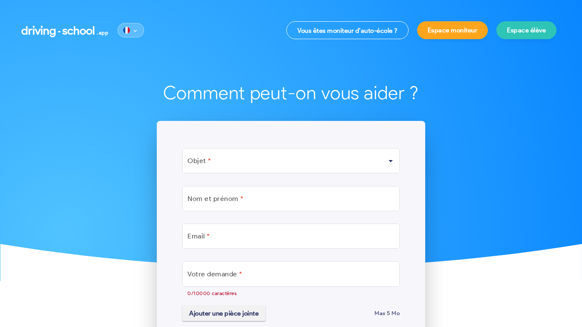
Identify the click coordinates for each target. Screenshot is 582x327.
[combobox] (291, 162)
